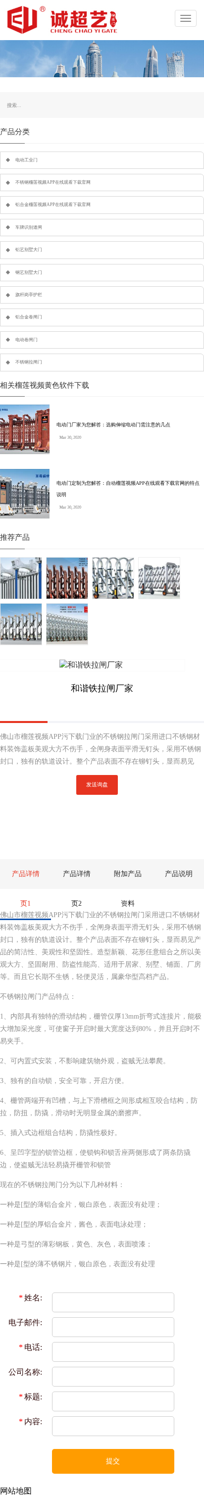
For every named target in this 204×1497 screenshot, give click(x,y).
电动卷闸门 (26, 339)
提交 (113, 1461)
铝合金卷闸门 (28, 316)
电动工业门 (26, 159)
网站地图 (16, 1491)
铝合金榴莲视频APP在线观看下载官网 (53, 204)
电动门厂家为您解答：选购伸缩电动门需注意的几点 (113, 424)
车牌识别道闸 (28, 227)
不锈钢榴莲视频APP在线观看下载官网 (53, 182)
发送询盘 (97, 784)
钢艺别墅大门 (28, 272)
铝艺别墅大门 (28, 249)
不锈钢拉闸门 (28, 362)
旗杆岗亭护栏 (28, 294)
